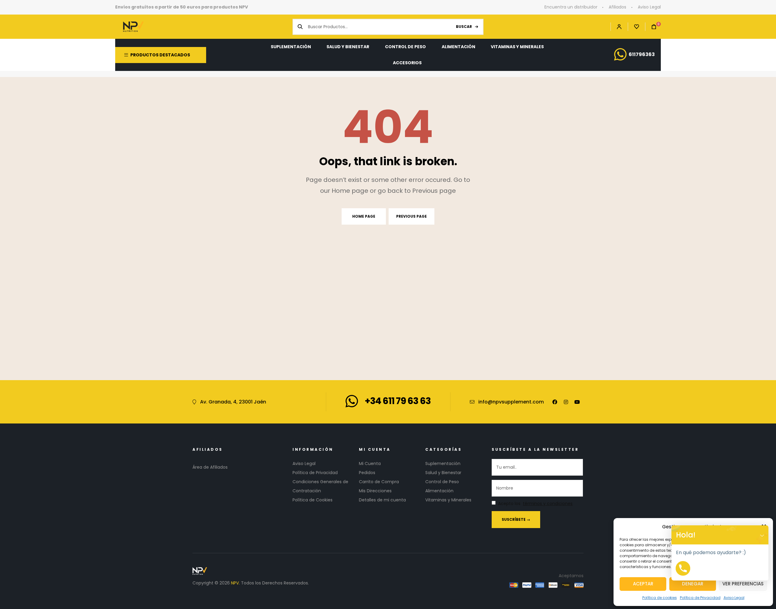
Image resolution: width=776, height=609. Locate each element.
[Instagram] (566, 402)
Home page (363, 216)
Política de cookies (659, 597)
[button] (762, 534)
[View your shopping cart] (650, 26)
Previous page (411, 216)
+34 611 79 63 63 (398, 400)
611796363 (642, 54)
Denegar (692, 584)
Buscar (464, 26)
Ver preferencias (743, 584)
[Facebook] (555, 402)
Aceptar (643, 584)
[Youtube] (577, 402)
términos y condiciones (548, 504)
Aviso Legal (734, 597)
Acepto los (535, 504)
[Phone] (683, 568)
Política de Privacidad (700, 597)
